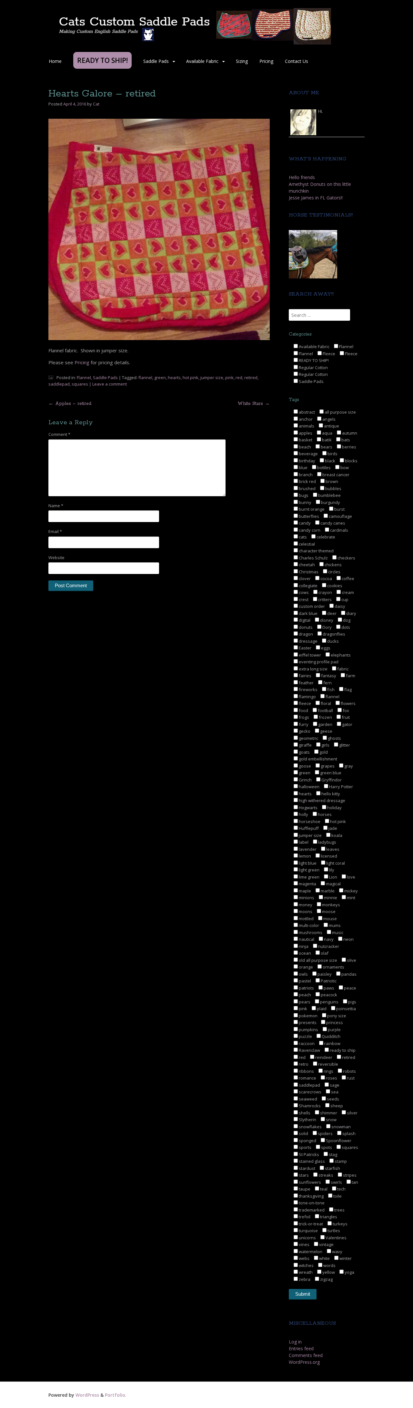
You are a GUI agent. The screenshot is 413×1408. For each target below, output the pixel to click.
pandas (348, 974)
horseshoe (309, 821)
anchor (305, 419)
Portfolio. (115, 1395)
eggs (325, 648)
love (350, 877)
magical (333, 884)
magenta (307, 884)
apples (305, 433)
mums (334, 925)
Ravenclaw (309, 1050)
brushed (307, 488)
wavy (336, 1251)
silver (352, 1113)
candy (304, 523)
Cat (96, 104)
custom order (311, 606)
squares (80, 384)
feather (306, 683)
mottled (306, 918)
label (303, 842)
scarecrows (309, 1092)
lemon (304, 856)
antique (331, 426)
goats (304, 752)
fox (345, 710)
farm (350, 676)
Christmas (308, 572)
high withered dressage (321, 800)
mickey (350, 891)
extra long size (312, 669)
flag (347, 689)
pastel (304, 981)
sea (334, 1092)
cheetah (306, 565)
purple (334, 1029)
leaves (332, 849)
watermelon (310, 1251)
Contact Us (296, 61)
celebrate (325, 537)
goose (304, 766)
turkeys (340, 1224)
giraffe (305, 745)
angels (328, 419)
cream (347, 592)
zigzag (326, 1279)
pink (229, 377)
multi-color (308, 925)
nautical (306, 939)
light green (308, 870)
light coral (335, 863)
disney (326, 620)
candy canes (332, 523)
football (325, 710)
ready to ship (342, 1050)
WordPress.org (304, 1362)
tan (354, 1182)
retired (250, 377)
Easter (304, 648)
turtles (333, 1230)
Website (56, 557)
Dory (326, 627)
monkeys (330, 905)
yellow (328, 1272)
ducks (332, 641)
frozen (325, 717)
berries (348, 447)
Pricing (266, 61)
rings (328, 1071)
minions (306, 897)
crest (303, 599)
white (324, 1258)
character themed (316, 551)
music (337, 932)
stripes (349, 1175)
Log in (295, 1342)
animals (306, 426)
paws (328, 988)
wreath (305, 1272)
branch (305, 475)
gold (323, 752)
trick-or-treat (310, 1224)
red (239, 377)
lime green (308, 877)
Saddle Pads (156, 61)
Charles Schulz (313, 558)
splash (348, 1133)
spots (326, 1147)
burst (339, 509)
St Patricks (308, 1154)
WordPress (87, 1395)
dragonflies (333, 634)
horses (324, 814)
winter (345, 1258)
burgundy (330, 502)
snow (331, 1119)
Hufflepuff (308, 828)
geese (325, 731)
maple (304, 891)
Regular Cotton (313, 367)
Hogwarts (307, 807)
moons (305, 911)
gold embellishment (317, 759)
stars (303, 1175)
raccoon (306, 1043)
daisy (339, 606)
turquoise (308, 1230)
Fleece (328, 354)
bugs (303, 495)
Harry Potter (340, 786)
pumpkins (308, 1029)
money (305, 905)
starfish (332, 1168)
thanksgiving (311, 1196)
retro (303, 1064)
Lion (332, 877)
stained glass (311, 1161)
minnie (330, 897)
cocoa (325, 578)
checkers (346, 558)
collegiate (307, 585)
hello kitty (330, 794)
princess (334, 1022)
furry (303, 724)
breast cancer (335, 475)
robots (349, 1071)
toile (337, 1196)
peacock (328, 995)
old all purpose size (317, 960)
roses (331, 1078)
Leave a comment (109, 384)
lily (331, 870)
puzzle (305, 1036)
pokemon (307, 1016)
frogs (303, 717)
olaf (324, 953)
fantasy (328, 676)
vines (303, 1244)
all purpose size (340, 412)
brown (331, 481)
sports (304, 1147)
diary (350, 613)
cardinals (338, 530)
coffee (347, 578)
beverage (308, 454)
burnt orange (311, 509)
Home (55, 61)
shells (304, 1113)
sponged (307, 1140)
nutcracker (328, 946)
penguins (328, 1002)
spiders (325, 1133)
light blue (307, 863)
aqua (326, 433)
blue (302, 467)
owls (303, 974)
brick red (307, 481)
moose (328, 911)
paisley (324, 974)
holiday (334, 807)
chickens (333, 565)
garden (324, 724)
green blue (330, 773)
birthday (306, 461)
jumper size (211, 377)
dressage (307, 641)
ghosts (334, 738)
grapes (327, 766)
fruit (345, 717)
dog (346, 620)
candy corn (309, 530)
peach (304, 995)
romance (307, 1078)
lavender (307, 849)
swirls (336, 1182)
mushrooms (310, 932)
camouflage (340, 516)
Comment (59, 434)
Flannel (84, 377)
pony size (336, 1016)
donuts (305, 627)
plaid (321, 1008)
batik (326, 440)
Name (55, 505)
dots (345, 627)
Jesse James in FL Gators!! (316, 198)
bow (344, 467)
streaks (325, 1175)
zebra (304, 1279)
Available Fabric (202, 61)
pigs (351, 1002)
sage (334, 1085)
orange (305, 967)
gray (348, 766)
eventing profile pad (318, 662)
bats (345, 440)
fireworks (307, 689)
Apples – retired (69, 404)
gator (346, 724)
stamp (340, 1161)
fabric (342, 669)
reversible (327, 1064)
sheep (336, 1106)
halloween (308, 786)
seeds (332, 1099)
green (160, 377)
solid (303, 1133)
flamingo (307, 696)
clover (304, 578)
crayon (324, 592)
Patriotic (328, 981)
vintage (326, 1244)
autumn (349, 433)
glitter (344, 745)
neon (348, 939)
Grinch (305, 780)
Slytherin (307, 1119)
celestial (306, 544)
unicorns (307, 1238)
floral (325, 703)
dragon (305, 634)
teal (323, 1189)
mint (350, 897)
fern (327, 683)
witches (306, 1265)
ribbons (306, 1071)
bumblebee (329, 495)
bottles (323, 467)
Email (55, 531)
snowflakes (310, 1127)
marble (327, 891)
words (329, 1265)
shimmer (328, 1113)
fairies (304, 676)
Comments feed (306, 1355)
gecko (304, 731)
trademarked (311, 1210)
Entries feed (301, 1348)
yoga (349, 1272)
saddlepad (59, 384)
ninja (303, 946)
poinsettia (345, 1008)
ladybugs (326, 842)
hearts (174, 377)
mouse (329, 918)
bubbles (332, 488)
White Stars (253, 404)
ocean (304, 953)
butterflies (308, 516)
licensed (328, 856)
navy (328, 939)
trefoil (304, 1217)
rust (350, 1078)
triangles (328, 1217)
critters (324, 599)
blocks (351, 461)
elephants (340, 655)
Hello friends (302, 177)
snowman (340, 1127)
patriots (306, 988)
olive (351, 960)
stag (332, 1154)
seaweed (307, 1099)
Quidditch (330, 1036)
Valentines (336, 1238)
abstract (306, 412)
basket (305, 440)
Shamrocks (309, 1106)
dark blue (307, 613)
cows (303, 592)
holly (303, 814)
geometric (308, 738)
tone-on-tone (311, 1203)
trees (339, 1210)
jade (332, 828)
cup (344, 599)
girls (324, 745)
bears (326, 447)
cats (302, 537)
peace (349, 988)
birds (332, 454)
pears (304, 1002)
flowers (348, 703)
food (303, 710)
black (329, 461)
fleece (304, 703)
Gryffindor (331, 780)
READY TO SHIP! (313, 360)
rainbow (331, 1043)
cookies (334, 585)
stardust (306, 1168)
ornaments (333, 967)
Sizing (242, 61)
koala (336, 835)
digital (304, 620)
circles (333, 572)
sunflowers (309, 1182)
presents (307, 1022)
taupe (304, 1189)
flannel (145, 377)
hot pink (190, 377)
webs (303, 1258)
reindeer (323, 1057)
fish (330, 689)
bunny (304, 502)
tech (341, 1189)
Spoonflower (338, 1140)
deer (331, 613)
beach (304, 447)
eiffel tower (309, 655)
